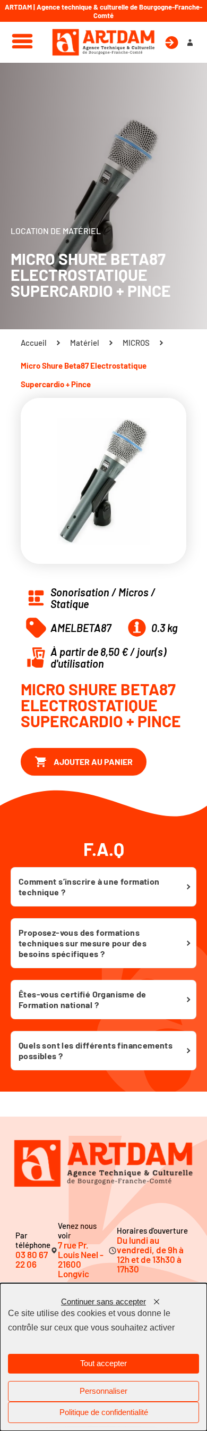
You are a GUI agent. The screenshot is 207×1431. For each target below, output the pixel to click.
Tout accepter (103, 1363)
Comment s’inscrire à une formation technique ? (89, 886)
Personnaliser (103, 1391)
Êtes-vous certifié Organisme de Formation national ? (82, 999)
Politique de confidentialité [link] (103, 1412)
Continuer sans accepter (103, 1301)
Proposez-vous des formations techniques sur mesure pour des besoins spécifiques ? (82, 943)
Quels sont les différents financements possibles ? (95, 1050)
